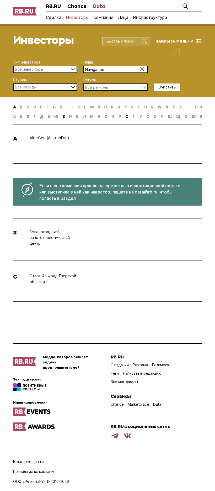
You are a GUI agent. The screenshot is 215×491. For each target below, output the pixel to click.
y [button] (173, 107)
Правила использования (34, 471)
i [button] (66, 107)
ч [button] (162, 116)
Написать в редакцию (142, 373)
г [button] (35, 116)
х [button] (155, 116)
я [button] (201, 116)
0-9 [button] (198, 107)
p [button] (112, 107)
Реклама (140, 365)
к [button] (77, 116)
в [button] (28, 116)
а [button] (14, 116)
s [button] (132, 107)
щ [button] (178, 116)
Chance (77, 6)
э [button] (186, 116)
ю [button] (193, 116)
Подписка (160, 365)
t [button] (138, 107)
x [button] (166, 107)
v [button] (152, 107)
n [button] (99, 107)
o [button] (105, 107)
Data (99, 6)
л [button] (84, 116)
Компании (103, 17)
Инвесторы (77, 17)
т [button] (133, 116)
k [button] (78, 107)
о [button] (106, 116)
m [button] (92, 107)
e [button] (41, 107)
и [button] (70, 116)
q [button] (118, 107)
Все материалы (124, 381)
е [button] (48, 116)
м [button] (91, 116)
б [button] (21, 116)
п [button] (112, 116)
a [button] (14, 107)
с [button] (126, 116)
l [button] (85, 107)
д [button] (41, 116)
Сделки (53, 17)
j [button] (72, 107)
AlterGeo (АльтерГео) (49, 137)
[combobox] (122, 41)
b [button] (21, 107)
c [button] (27, 107)
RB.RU (53, 6)
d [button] (34, 107)
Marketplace (138, 404)
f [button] (47, 107)
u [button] (145, 107)
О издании (119, 365)
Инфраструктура (150, 17)
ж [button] (56, 116)
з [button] (63, 116)
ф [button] (148, 116)
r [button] (125, 107)
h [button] (61, 107)
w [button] (160, 107)
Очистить (167, 87)
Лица (123, 17)
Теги (115, 373)
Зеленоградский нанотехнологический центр (50, 237)
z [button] (180, 107)
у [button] (140, 116)
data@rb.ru (146, 192)
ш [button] (170, 116)
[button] (185, 6)
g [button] (54, 107)
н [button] (99, 116)
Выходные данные (29, 461)
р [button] (120, 116)
